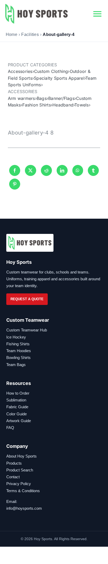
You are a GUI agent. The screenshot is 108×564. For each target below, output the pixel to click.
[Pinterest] (14, 184)
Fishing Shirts (18, 344)
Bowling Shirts (18, 357)
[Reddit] (46, 170)
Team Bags (16, 364)
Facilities (30, 34)
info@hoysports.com (24, 508)
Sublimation (16, 400)
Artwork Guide (18, 420)
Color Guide (16, 414)
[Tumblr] (93, 170)
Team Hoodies (18, 350)
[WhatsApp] (77, 170)
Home (11, 34)
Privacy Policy (18, 483)
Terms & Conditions (23, 490)
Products (14, 463)
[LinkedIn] (62, 170)
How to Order (17, 393)
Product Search (19, 470)
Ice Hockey (16, 337)
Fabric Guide (17, 407)
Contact (13, 477)
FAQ (10, 427)
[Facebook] (14, 170)
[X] (30, 170)
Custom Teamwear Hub (26, 330)
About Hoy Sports (21, 456)
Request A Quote (27, 299)
